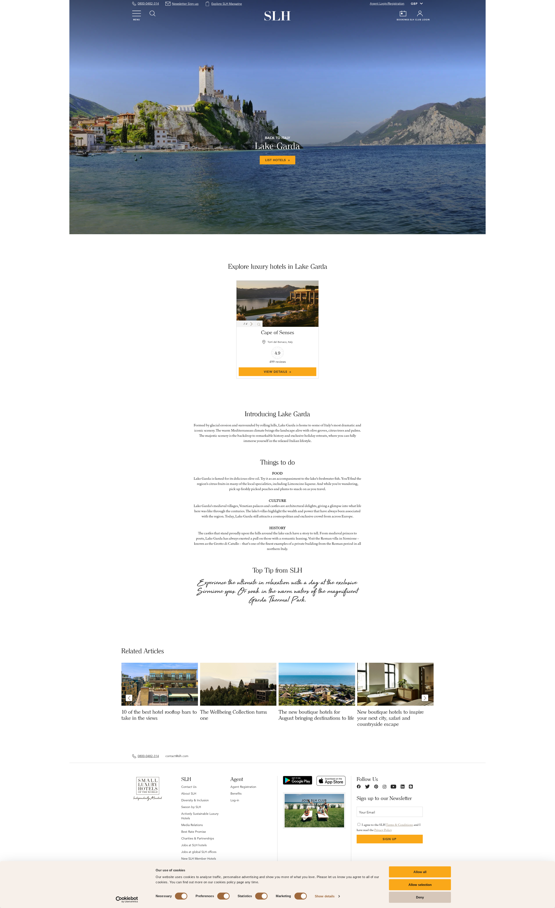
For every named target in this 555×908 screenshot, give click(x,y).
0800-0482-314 (148, 3)
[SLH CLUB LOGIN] (420, 13)
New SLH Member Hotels (198, 859)
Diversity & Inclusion (195, 800)
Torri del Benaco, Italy (280, 342)
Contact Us (188, 787)
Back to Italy (277, 138)
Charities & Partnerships (197, 838)
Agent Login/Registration (387, 3)
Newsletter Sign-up (185, 4)
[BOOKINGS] (403, 13)
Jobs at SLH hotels (194, 845)
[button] (251, 324)
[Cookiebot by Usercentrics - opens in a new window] (127, 899)
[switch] (223, 896)
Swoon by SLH (191, 807)
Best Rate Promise (193, 832)
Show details (325, 896)
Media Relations (192, 825)
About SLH (188, 793)
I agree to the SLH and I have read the (389, 827)
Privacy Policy (383, 830)
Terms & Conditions (399, 825)
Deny (420, 897)
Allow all (419, 872)
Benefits (236, 793)
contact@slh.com (176, 756)
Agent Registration (243, 787)
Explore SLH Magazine (226, 4)
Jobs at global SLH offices (198, 852)
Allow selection (420, 885)
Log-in (234, 800)
